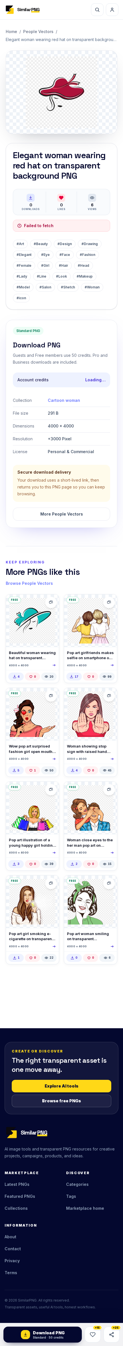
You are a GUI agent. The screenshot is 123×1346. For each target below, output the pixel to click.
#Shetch (68, 287)
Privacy (12, 1260)
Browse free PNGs (61, 1100)
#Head (83, 265)
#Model (23, 287)
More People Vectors (61, 514)
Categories (77, 1184)
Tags (71, 1196)
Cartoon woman (64, 400)
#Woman (92, 287)
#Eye (45, 254)
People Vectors (38, 31)
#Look (61, 276)
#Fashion (87, 254)
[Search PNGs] (97, 9)
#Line (41, 276)
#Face (64, 254)
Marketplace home (85, 1208)
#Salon (45, 287)
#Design (64, 244)
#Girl (45, 265)
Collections (16, 1208)
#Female (24, 265)
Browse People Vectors (29, 583)
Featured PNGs (20, 1196)
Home (11, 31)
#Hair (63, 265)
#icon (21, 298)
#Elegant (24, 254)
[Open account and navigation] (112, 9)
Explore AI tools (61, 1086)
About (10, 1236)
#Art (20, 244)
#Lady (22, 276)
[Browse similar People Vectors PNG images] (51, 602)
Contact (13, 1248)
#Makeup (85, 276)
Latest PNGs (17, 1184)
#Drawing (90, 244)
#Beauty (41, 244)
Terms (11, 1272)
